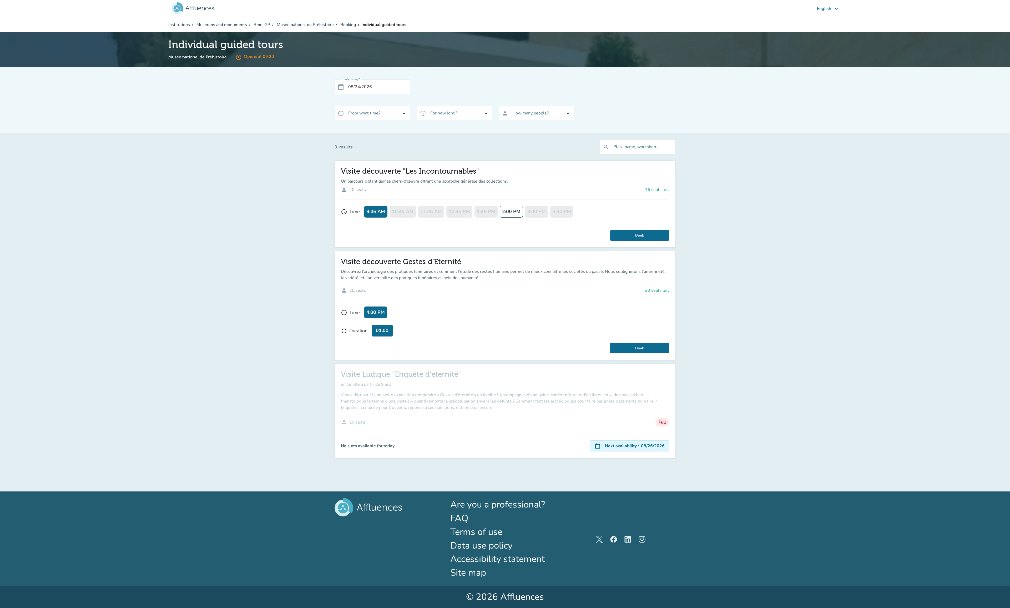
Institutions (179, 25)
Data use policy (481, 545)
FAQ (459, 518)
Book (639, 235)
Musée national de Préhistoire (305, 25)
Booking (347, 25)
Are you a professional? (505, 504)
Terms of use (476, 532)
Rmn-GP (261, 25)
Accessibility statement (497, 559)
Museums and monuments (221, 25)
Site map (468, 572)
